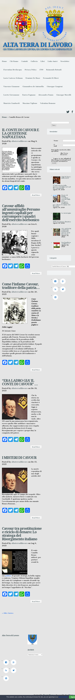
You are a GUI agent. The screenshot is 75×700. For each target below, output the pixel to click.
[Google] (63, 281)
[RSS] (56, 289)
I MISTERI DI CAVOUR (19, 458)
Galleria (34, 61)
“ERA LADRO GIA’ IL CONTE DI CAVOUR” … (20, 382)
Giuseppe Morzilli (63, 95)
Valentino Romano (47, 103)
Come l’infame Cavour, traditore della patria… (21, 286)
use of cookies (63, 697)
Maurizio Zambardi (11, 103)
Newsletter (64, 61)
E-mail (55, 145)
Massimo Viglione (30, 103)
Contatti (24, 61)
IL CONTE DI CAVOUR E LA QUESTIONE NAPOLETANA (20, 133)
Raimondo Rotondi (54, 70)
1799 (41, 70)
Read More (36, 195)
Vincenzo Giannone (11, 86)
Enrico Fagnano (28, 95)
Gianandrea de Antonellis (33, 86)
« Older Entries (7, 613)
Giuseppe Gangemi (55, 86)
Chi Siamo (14, 61)
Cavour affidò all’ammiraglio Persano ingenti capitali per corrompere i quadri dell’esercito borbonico (21, 213)
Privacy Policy (31, 70)
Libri (43, 61)
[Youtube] (56, 297)
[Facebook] (56, 281)
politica (8, 576)
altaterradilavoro (20, 141)
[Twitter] (63, 289)
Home (4, 61)
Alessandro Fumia (45, 95)
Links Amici (53, 61)
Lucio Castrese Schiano (13, 78)
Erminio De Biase (33, 78)
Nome (56, 141)
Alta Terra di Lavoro (64, 153)
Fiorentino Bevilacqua (12, 70)
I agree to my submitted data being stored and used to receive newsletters (61, 160)
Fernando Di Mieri (51, 78)
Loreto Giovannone (11, 95)
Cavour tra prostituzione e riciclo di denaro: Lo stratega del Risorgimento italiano (22, 533)
